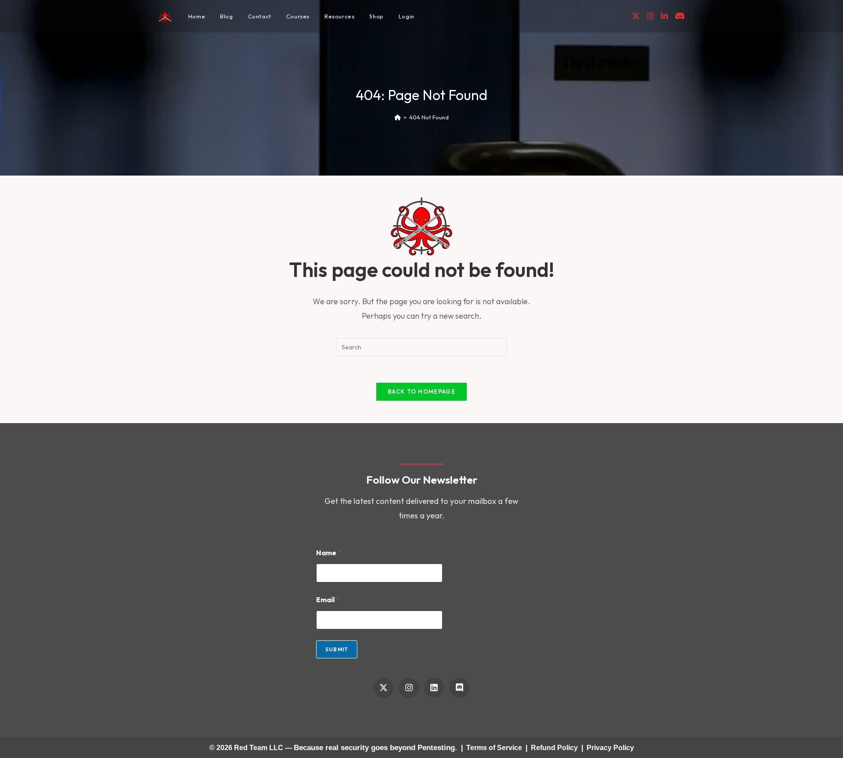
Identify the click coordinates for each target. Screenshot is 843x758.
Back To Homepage (421, 391)
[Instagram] (409, 688)
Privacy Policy (610, 747)
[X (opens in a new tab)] (635, 16)
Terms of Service (494, 747)
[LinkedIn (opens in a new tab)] (664, 16)
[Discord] (460, 688)
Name (328, 553)
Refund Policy (554, 747)
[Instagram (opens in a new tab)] (650, 16)
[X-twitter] (384, 688)
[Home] (397, 117)
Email (327, 600)
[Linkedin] (434, 688)
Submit (336, 649)
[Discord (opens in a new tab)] (679, 16)
